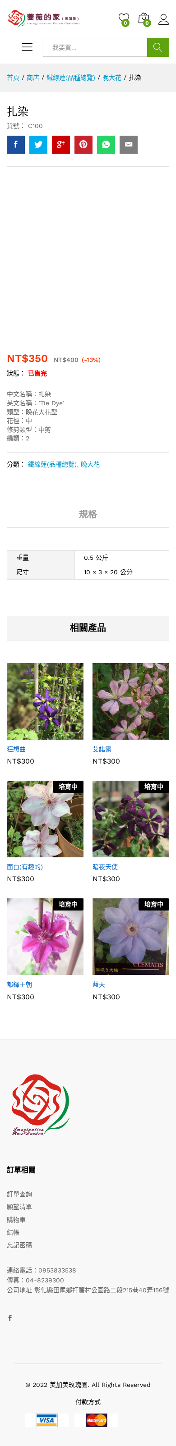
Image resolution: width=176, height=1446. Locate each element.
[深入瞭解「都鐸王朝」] (23, 969)
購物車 (16, 1219)
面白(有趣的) (25, 866)
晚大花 (90, 464)
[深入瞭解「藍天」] (108, 969)
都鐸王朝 (19, 984)
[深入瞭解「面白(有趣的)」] (23, 852)
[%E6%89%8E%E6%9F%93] (38, 145)
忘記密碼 (19, 1245)
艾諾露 (102, 749)
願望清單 (19, 1206)
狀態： (16, 373)
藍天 (99, 984)
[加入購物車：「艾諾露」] (108, 734)
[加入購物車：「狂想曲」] (23, 734)
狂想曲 (16, 749)
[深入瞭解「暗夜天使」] (108, 852)
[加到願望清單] (64, 734)
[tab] (88, 518)
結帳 (13, 1232)
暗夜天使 (105, 866)
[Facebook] (10, 1318)
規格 (88, 514)
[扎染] (16, 145)
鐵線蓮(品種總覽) (52, 464)
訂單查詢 (19, 1194)
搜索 (158, 47)
